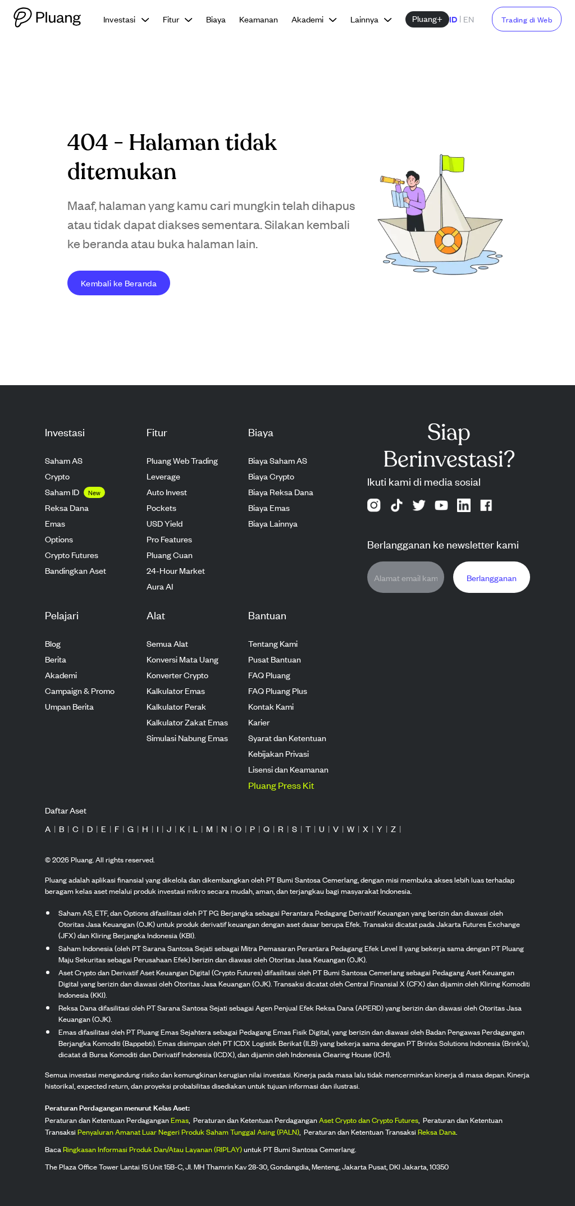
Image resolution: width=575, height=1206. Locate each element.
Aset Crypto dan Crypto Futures (368, 1119)
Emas (180, 1119)
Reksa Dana (437, 1131)
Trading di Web (526, 19)
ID (453, 19)
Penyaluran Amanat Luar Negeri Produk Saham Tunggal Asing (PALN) (188, 1131)
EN (468, 19)
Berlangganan (492, 577)
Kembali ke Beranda (119, 283)
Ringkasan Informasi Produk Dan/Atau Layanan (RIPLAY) (152, 1149)
